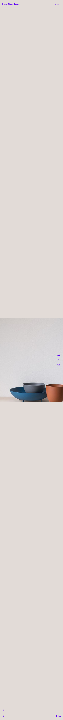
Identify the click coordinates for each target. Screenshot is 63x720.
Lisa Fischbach (11, 4)
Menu (57, 4)
